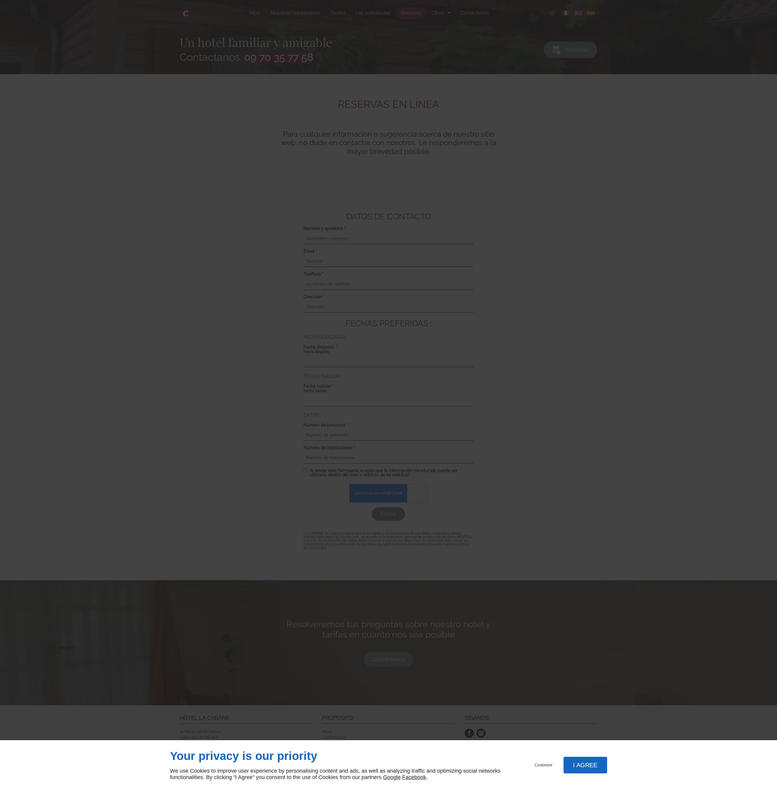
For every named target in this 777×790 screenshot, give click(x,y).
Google (392, 777)
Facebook (414, 777)
